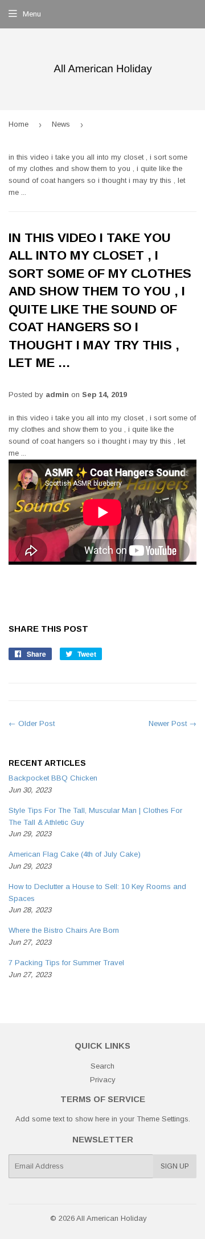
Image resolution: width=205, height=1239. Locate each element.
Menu (32, 14)
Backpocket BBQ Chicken (53, 778)
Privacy (103, 1079)
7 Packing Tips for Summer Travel (66, 962)
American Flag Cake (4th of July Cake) (75, 854)
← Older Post (32, 723)
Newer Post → (172, 723)
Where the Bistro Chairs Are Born (64, 930)
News (61, 124)
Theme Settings (162, 1119)
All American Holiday (111, 1218)
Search (102, 1066)
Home (18, 124)
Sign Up (175, 1166)
